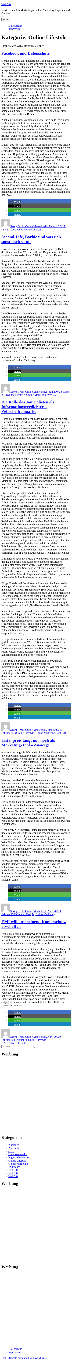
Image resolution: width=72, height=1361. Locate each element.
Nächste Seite (18, 1043)
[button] (14, 201)
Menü (5, 19)
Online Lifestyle (33, 229)
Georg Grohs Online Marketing (27, 226)
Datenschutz (15, 25)
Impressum (14, 28)
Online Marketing (36, 394)
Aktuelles (17, 229)
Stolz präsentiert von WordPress (28, 1357)
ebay (11, 1151)
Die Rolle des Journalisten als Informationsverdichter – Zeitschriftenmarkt (27, 407)
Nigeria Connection (19, 1157)
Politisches (14, 1166)
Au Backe (14, 1148)
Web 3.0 (6, 4)
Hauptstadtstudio (17, 1154)
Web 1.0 (13, 1170)
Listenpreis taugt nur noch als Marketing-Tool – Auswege (28, 742)
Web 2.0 (51, 394)
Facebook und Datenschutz (25, 53)
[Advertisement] (36, 1096)
